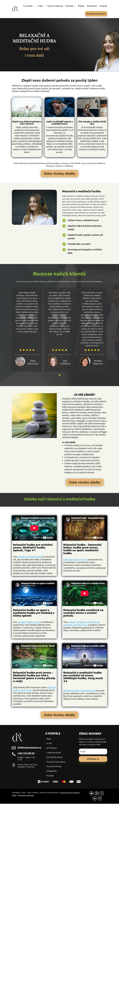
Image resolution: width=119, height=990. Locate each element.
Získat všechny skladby (59, 173)
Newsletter (92, 6)
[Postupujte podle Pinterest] (100, 798)
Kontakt (103, 6)
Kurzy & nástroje (55, 6)
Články (81, 6)
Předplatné (51, 771)
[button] (59, 375)
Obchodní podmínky (26, 795)
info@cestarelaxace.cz (29, 747)
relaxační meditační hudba (30, 556)
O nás (40, 6)
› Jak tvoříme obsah (54, 757)
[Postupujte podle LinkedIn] (95, 798)
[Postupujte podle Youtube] (91, 793)
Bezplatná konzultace (96, 13)
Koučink (69, 6)
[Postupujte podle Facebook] (102, 793)
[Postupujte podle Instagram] (97, 793)
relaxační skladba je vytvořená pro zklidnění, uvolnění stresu (81, 623)
